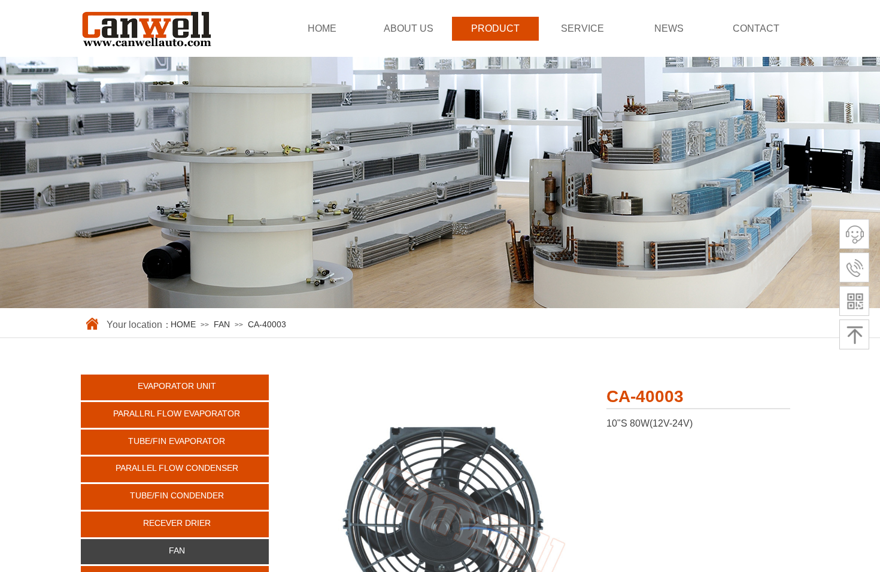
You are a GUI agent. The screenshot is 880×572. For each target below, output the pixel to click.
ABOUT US (408, 28)
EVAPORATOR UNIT (177, 386)
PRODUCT (495, 28)
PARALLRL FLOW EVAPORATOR (176, 413)
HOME (322, 28)
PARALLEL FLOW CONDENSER (177, 468)
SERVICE (582, 28)
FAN (222, 324)
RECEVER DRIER (177, 523)
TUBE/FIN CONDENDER (177, 495)
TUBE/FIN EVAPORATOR (176, 441)
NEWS (669, 28)
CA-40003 (267, 324)
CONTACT (756, 28)
